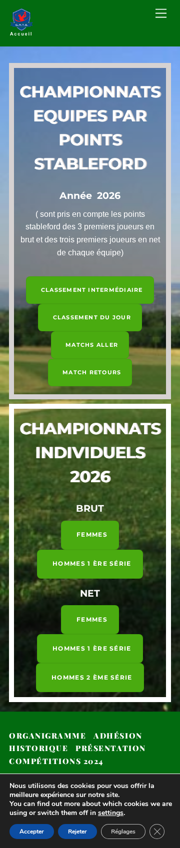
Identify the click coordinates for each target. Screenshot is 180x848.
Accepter (32, 832)
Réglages (123, 832)
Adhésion (118, 736)
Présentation (111, 748)
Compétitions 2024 (56, 761)
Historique (38, 748)
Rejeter (77, 832)
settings (111, 813)
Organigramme (47, 736)
